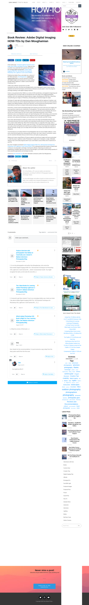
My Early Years (67, 517)
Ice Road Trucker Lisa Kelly (72, 325)
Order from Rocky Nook (67, 172)
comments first (52, 232)
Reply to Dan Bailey (48, 374)
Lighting (65, 511)
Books (65, 465)
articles (73, 369)
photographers (71, 392)
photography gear (74, 398)
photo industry (72, 399)
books (73, 371)
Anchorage (67, 369)
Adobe (69, 363)
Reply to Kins (50, 356)
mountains (73, 387)
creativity (66, 378)
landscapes (75, 385)
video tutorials (73, 408)
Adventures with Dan (68, 461)
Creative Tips (74, 376)
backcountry (65, 371)
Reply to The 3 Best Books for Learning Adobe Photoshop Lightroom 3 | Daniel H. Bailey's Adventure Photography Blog (45, 307)
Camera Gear (66, 468)
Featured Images (67, 486)
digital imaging (74, 378)
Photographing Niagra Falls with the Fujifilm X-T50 (13, 200)
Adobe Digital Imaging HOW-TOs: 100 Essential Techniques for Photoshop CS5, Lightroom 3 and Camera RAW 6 (20, 71)
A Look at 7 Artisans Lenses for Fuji (72, 345)
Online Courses (67, 520)
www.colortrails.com (18, 153)
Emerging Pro (66, 480)
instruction (66, 384)
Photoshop (78, 399)
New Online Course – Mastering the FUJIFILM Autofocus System (13, 219)
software (66, 406)
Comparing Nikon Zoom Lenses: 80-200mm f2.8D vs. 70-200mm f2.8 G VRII (72, 333)
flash (70, 380)
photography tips (65, 399)
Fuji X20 (77, 382)
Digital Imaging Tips (68, 474)
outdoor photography (71, 389)
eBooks (66, 380)
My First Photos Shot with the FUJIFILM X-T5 (25, 218)
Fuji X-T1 (68, 382)
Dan (19, 362)
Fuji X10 (73, 382)
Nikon (79, 387)
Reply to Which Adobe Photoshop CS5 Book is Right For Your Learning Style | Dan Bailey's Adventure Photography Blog (45, 334)
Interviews (65, 508)
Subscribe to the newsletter (44, 586)
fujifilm (74, 380)
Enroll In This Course (76, 171)
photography (68, 395)
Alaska (75, 367)
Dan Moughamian (22, 76)
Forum (65, 492)
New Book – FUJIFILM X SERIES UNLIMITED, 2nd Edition (74, 424)
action (66, 363)
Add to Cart (67, 227)
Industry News (67, 501)
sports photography (72, 406)
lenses (63, 387)
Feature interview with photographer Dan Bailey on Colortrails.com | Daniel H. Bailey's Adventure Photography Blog (24, 255)
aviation (77, 369)
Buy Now (76, 194)
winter (78, 408)
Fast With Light (67, 483)
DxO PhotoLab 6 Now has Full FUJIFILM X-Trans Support (74, 432)
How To (65, 498)
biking (70, 371)
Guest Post (66, 495)
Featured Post (66, 489)
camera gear (68, 374)
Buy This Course (76, 222)
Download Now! (67, 199)
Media (65, 514)
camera (78, 371)
